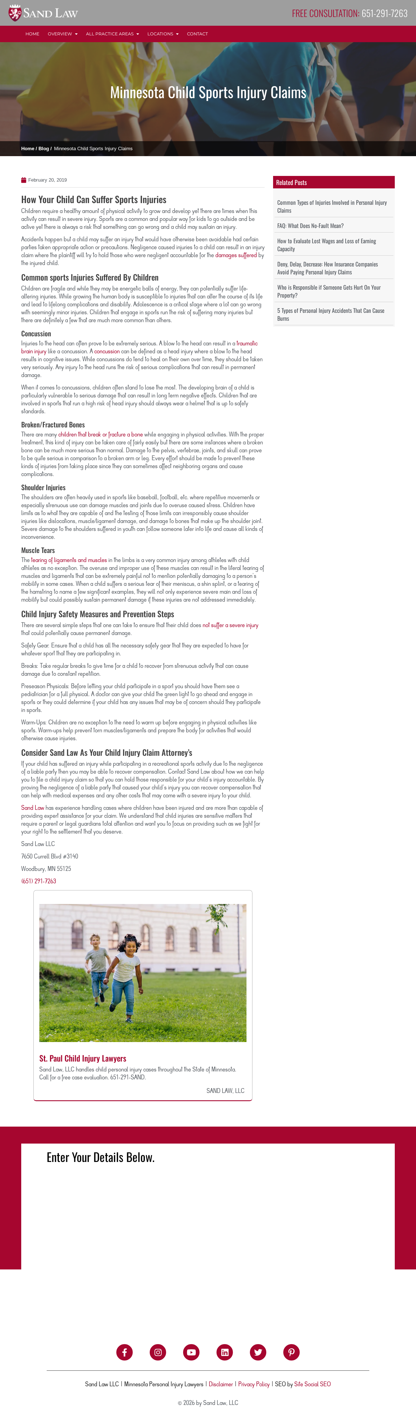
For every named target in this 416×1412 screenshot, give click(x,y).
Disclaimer (221, 1384)
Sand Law (32, 808)
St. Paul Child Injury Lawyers (82, 1058)
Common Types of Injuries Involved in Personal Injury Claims (332, 206)
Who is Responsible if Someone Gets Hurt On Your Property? (329, 291)
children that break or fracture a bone (100, 434)
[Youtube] (191, 1352)
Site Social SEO (312, 1384)
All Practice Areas (110, 33)
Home (32, 33)
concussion (107, 351)
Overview (60, 33)
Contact (197, 33)
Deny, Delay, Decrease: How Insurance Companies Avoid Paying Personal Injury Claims (327, 268)
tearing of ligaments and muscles (68, 560)
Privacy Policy (254, 1384)
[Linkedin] (224, 1352)
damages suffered (236, 255)
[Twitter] (258, 1352)
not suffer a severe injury (230, 625)
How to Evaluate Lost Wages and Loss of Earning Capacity (326, 244)
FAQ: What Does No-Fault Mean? (310, 225)
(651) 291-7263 (38, 881)
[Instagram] (158, 1352)
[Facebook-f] (124, 1352)
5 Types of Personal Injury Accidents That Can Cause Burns (330, 314)
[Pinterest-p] (291, 1352)
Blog (43, 148)
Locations (160, 33)
